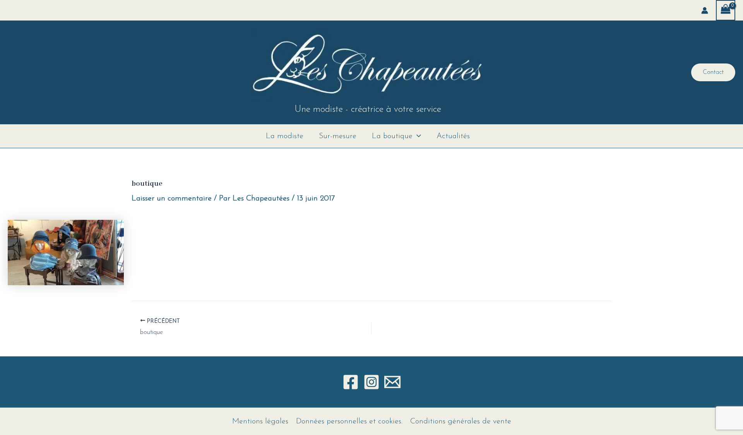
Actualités (453, 136)
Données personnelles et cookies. (349, 421)
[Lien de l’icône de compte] (704, 10)
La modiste (284, 136)
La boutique (392, 136)
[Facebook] (350, 382)
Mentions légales (260, 421)
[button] (713, 72)
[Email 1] (392, 382)
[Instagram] (371, 382)
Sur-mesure (337, 136)
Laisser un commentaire (172, 198)
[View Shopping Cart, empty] (725, 10)
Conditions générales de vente (460, 421)
